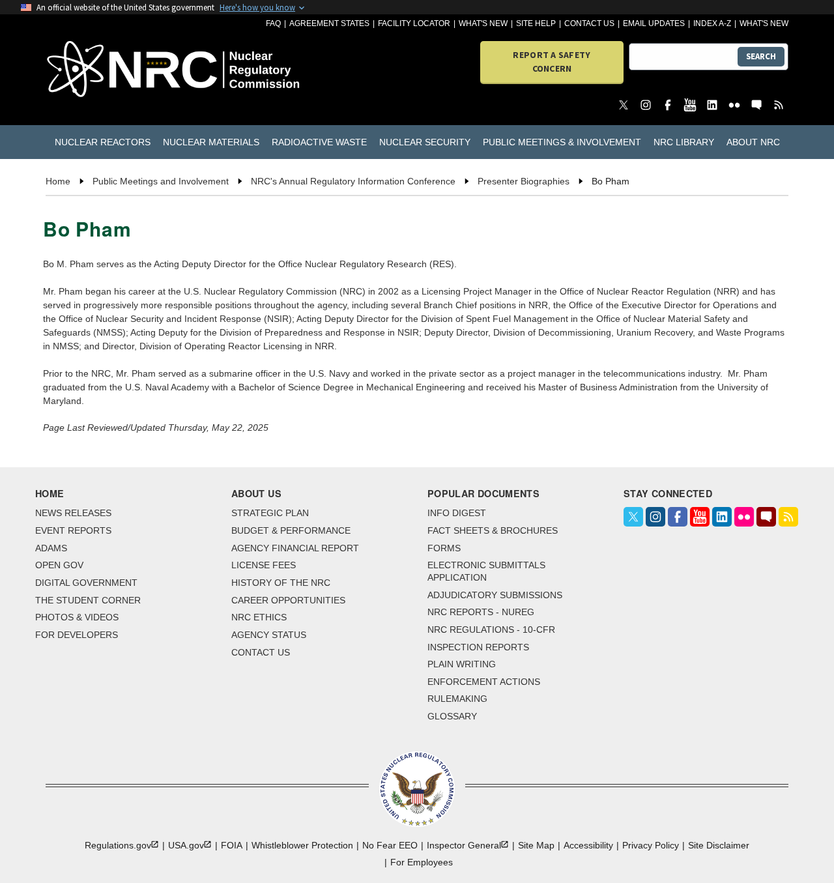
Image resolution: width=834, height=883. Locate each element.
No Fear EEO (390, 845)
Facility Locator (414, 23)
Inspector (464, 845)
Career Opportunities (288, 600)
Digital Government (86, 582)
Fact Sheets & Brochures (492, 530)
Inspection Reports (478, 647)
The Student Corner (88, 600)
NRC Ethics (259, 617)
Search (761, 56)
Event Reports (73, 530)
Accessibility (588, 845)
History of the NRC (280, 582)
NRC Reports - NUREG (480, 612)
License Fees (263, 565)
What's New (483, 23)
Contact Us (589, 23)
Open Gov (59, 565)
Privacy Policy (650, 845)
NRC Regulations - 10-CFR (491, 629)
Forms (444, 548)
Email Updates (654, 23)
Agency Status (268, 635)
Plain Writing (461, 664)
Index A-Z (712, 23)
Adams (51, 548)
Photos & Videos (77, 617)
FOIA (231, 845)
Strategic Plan (270, 513)
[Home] (105, 70)
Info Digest (456, 513)
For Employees (421, 862)
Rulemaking (457, 698)
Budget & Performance (291, 530)
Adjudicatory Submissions (494, 595)
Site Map (536, 845)
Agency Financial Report (295, 548)
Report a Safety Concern (551, 61)
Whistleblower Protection (302, 845)
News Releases (73, 513)
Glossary (452, 716)
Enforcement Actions (483, 681)
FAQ (273, 23)
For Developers (76, 635)
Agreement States (329, 23)
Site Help (536, 23)
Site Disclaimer (718, 845)
